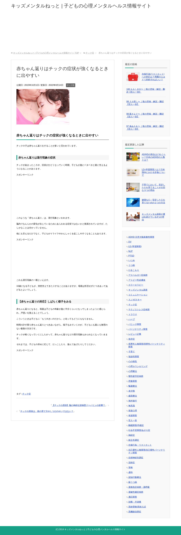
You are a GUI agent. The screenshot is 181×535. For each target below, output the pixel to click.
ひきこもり (133, 270)
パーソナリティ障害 (137, 329)
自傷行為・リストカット (140, 445)
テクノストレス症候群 (139, 309)
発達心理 (132, 410)
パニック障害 (134, 324)
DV (129, 242)
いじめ (131, 260)
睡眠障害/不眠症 (136, 425)
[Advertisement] (90, 31)
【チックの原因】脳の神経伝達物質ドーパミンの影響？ (78, 405)
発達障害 (132, 415)
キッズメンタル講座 (137, 290)
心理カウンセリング (137, 366)
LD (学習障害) (135, 246)
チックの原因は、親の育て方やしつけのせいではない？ (46, 411)
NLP (130, 251)
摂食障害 (132, 381)
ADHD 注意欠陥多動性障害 (141, 237)
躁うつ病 (132, 482)
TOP (46, 53)
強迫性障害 (133, 356)
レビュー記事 (134, 334)
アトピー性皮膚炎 (136, 280)
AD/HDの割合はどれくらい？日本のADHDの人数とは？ (153, 157)
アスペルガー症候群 (137, 275)
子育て (131, 352)
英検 (130, 467)
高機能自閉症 (134, 512)
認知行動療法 (134, 477)
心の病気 (132, 361)
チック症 (70, 85)
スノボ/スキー (135, 300)
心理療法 (132, 371)
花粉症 (131, 462)
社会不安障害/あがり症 (139, 430)
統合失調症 (133, 440)
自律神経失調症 (135, 458)
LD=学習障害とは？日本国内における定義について (153, 172)
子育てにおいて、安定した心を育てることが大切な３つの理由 (153, 187)
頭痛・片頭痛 (134, 502)
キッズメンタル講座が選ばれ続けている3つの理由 (153, 217)
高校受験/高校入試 (137, 507)
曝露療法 (132, 386)
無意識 (131, 406)
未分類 (131, 391)
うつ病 (131, 265)
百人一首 (132, 420)
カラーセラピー (135, 285)
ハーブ (131, 319)
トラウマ (132, 314)
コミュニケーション (137, 295)
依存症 (131, 339)
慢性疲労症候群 (135, 376)
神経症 (131, 435)
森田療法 (132, 396)
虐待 (130, 472)
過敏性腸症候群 (135, 492)
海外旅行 (132, 401)
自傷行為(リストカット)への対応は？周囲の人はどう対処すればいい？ (153, 77)
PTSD (131, 256)
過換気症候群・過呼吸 (139, 487)
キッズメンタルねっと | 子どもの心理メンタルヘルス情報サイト (81, 6)
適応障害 (132, 497)
